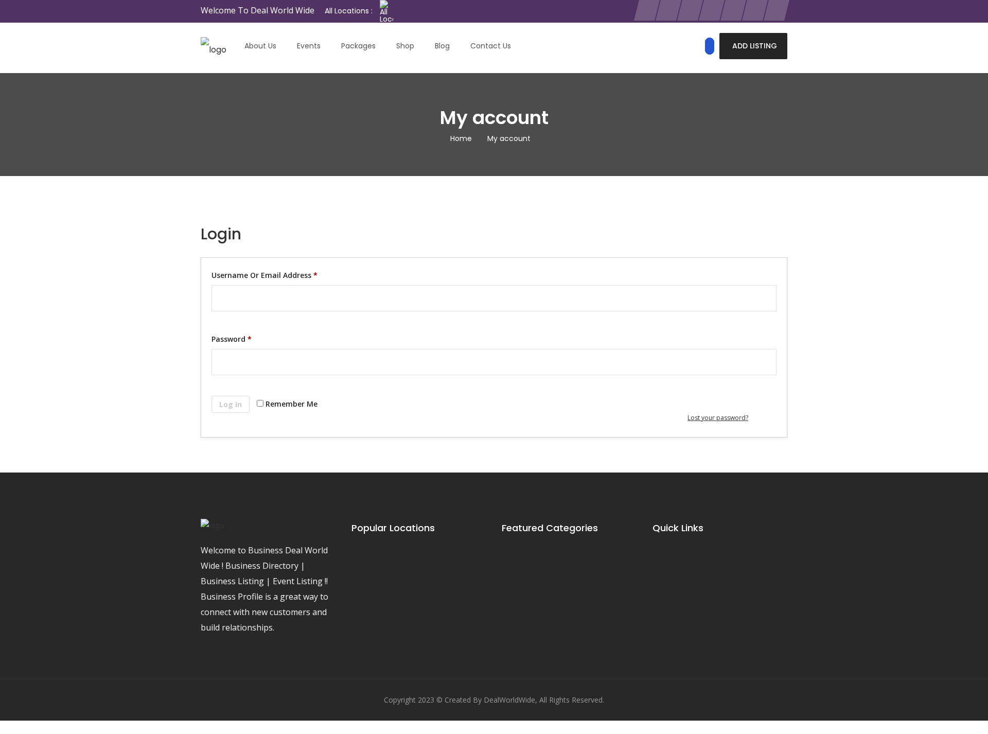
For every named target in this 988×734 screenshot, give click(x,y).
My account (509, 138)
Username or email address (264, 275)
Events (309, 46)
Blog (442, 46)
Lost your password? (717, 417)
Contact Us (490, 46)
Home (461, 138)
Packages (358, 46)
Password (231, 339)
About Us (260, 46)
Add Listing (754, 46)
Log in (230, 404)
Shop (405, 46)
